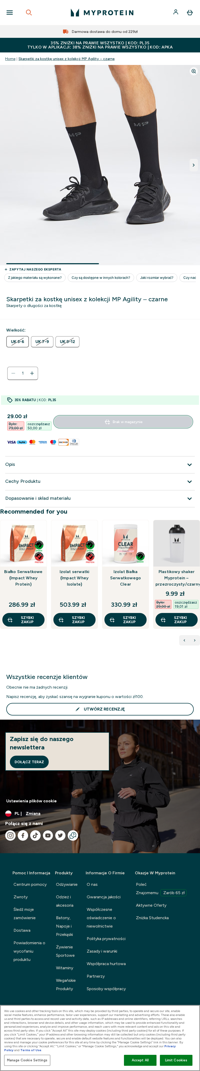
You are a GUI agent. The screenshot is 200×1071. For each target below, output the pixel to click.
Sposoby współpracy (106, 988)
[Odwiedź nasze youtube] (48, 835)
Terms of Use (30, 1050)
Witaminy (64, 968)
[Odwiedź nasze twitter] (60, 835)
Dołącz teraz (29, 762)
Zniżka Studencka (152, 918)
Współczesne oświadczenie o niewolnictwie (101, 917)
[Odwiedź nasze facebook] (23, 835)
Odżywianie (67, 884)
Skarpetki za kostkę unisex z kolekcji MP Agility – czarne (66, 59)
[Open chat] (73, 835)
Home (10, 59)
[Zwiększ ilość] (32, 373)
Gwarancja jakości (104, 897)
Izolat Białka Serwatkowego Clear (125, 577)
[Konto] (176, 12)
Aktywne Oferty (151, 905)
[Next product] (195, 640)
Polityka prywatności (106, 938)
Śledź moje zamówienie (25, 913)
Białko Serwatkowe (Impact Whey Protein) (23, 577)
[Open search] (29, 12)
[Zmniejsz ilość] (13, 373)
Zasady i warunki (102, 951)
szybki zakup (27, 620)
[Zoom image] (194, 71)
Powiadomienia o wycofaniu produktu (29, 951)
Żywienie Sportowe (65, 951)
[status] (22, 373)
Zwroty (21, 897)
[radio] (17, 341)
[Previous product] (184, 640)
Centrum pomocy (30, 884)
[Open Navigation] (9, 12)
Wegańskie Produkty (66, 984)
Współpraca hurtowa (106, 963)
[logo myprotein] (102, 12)
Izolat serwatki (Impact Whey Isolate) (75, 577)
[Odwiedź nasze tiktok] (35, 835)
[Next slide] (199, 586)
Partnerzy (96, 976)
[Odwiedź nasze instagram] (10, 835)
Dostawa (22, 930)
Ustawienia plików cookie (31, 801)
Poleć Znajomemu (160, 888)
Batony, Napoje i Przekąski (64, 926)
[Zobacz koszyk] (190, 12)
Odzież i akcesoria (64, 901)
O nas (92, 884)
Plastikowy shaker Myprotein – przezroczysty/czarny (176, 577)
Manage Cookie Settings (27, 1060)
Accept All (140, 1060)
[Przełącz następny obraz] (194, 165)
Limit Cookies (176, 1060)
